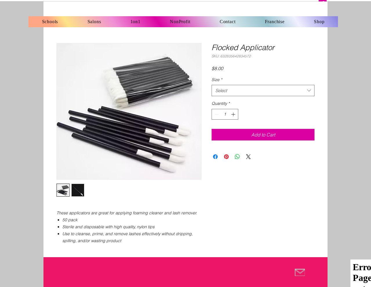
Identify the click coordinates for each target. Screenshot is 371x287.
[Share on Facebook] (215, 156)
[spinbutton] (225, 114)
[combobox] (263, 90)
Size (217, 79)
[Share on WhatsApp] (237, 156)
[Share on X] (248, 156)
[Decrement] (216, 114)
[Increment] (233, 114)
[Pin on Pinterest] (226, 156)
